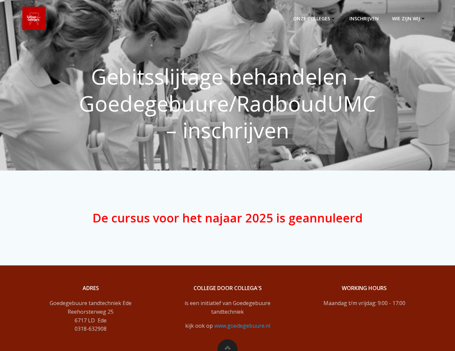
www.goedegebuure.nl (242, 325)
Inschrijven (364, 18)
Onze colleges (311, 18)
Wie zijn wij (406, 18)
